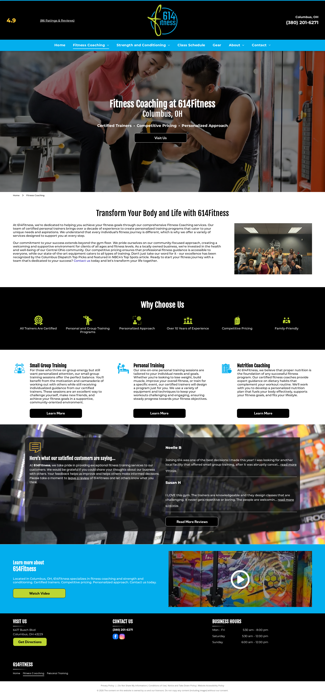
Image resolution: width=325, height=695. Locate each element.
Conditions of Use (157, 685)
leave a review (78, 478)
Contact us (82, 261)
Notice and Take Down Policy (182, 685)
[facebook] (115, 637)
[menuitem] (60, 45)
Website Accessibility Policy (211, 685)
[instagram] (122, 637)
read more (288, 464)
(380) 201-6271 (302, 22)
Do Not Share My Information (132, 685)
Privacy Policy (107, 685)
